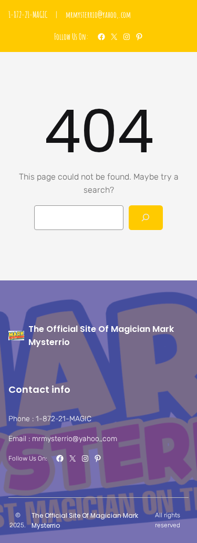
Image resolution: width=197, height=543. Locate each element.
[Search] (146, 217)
